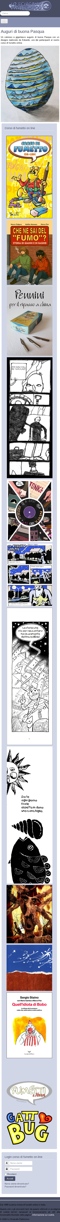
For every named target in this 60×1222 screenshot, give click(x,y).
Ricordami (11, 1174)
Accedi (10, 1178)
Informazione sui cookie (43, 1214)
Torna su (56, 1219)
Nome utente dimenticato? (17, 1183)
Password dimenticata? (15, 1186)
